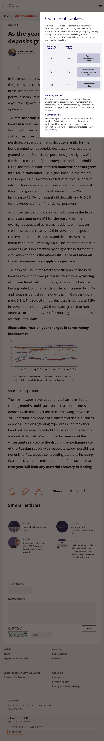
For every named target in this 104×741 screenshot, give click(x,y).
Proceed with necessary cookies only (88, 72)
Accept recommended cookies (89, 58)
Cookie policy (51, 129)
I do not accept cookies (89, 85)
